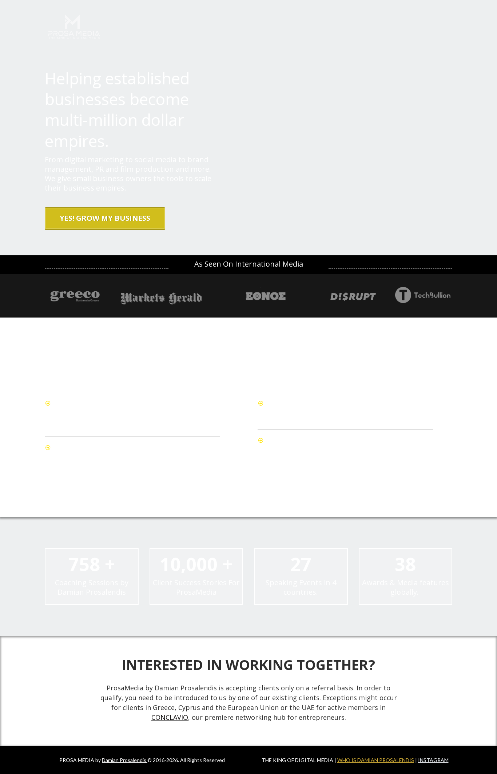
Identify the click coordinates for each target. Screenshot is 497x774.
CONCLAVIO (169, 717)
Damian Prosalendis (124, 760)
